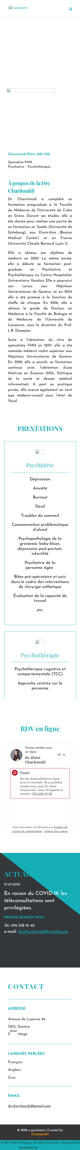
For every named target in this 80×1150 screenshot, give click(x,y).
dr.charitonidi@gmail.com (43, 931)
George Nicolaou (49, 1147)
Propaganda (40, 1134)
